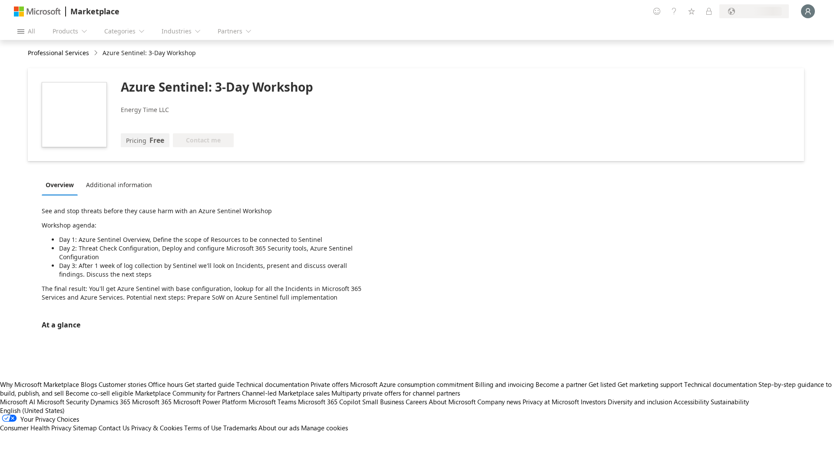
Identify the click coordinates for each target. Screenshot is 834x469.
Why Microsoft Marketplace (39, 384)
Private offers (329, 384)
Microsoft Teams (272, 401)
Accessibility (691, 401)
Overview (60, 185)
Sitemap (85, 427)
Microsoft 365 (152, 401)
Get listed (602, 384)
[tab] (62, 184)
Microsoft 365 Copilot (329, 401)
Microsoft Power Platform (210, 401)
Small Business (383, 401)
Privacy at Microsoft (551, 401)
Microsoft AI (17, 401)
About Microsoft (452, 401)
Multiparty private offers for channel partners (395, 393)
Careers (416, 401)
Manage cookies (324, 427)
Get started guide (210, 384)
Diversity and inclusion (640, 401)
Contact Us (114, 427)
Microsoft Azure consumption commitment (412, 384)
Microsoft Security (63, 401)
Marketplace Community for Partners (187, 393)
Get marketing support (650, 384)
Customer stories (122, 384)
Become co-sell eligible (99, 393)
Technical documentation (272, 384)
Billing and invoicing (504, 384)
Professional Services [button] (58, 53)
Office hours (165, 384)
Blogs (89, 384)
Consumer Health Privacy (35, 427)
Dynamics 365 (110, 401)
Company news (499, 401)
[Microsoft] (37, 12)
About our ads (278, 427)
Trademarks (240, 427)
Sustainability (730, 401)
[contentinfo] (96, 53)
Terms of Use (203, 427)
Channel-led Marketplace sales (286, 393)
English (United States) (32, 410)
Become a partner (561, 384)
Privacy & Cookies (156, 427)
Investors (593, 401)
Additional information (119, 185)
